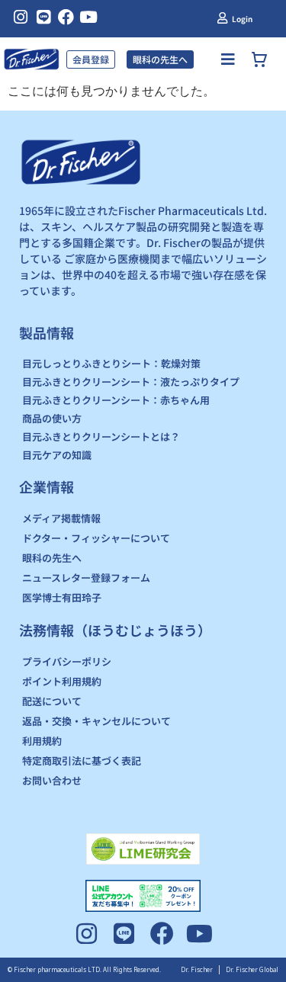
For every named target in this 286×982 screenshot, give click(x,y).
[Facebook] (66, 17)
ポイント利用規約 (61, 681)
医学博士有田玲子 (61, 597)
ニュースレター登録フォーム (86, 577)
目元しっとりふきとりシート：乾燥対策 (111, 363)
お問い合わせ (52, 780)
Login (242, 18)
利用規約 (42, 740)
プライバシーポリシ (66, 661)
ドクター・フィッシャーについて (96, 538)
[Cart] (261, 59)
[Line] (43, 17)
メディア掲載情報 (61, 518)
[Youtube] (88, 17)
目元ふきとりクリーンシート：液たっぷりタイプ (130, 381)
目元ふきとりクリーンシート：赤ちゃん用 (116, 400)
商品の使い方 (52, 418)
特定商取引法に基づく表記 (81, 760)
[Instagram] (21, 17)
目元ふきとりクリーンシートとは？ (101, 436)
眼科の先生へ (52, 557)
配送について (52, 701)
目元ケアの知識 (57, 455)
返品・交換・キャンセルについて (96, 721)
